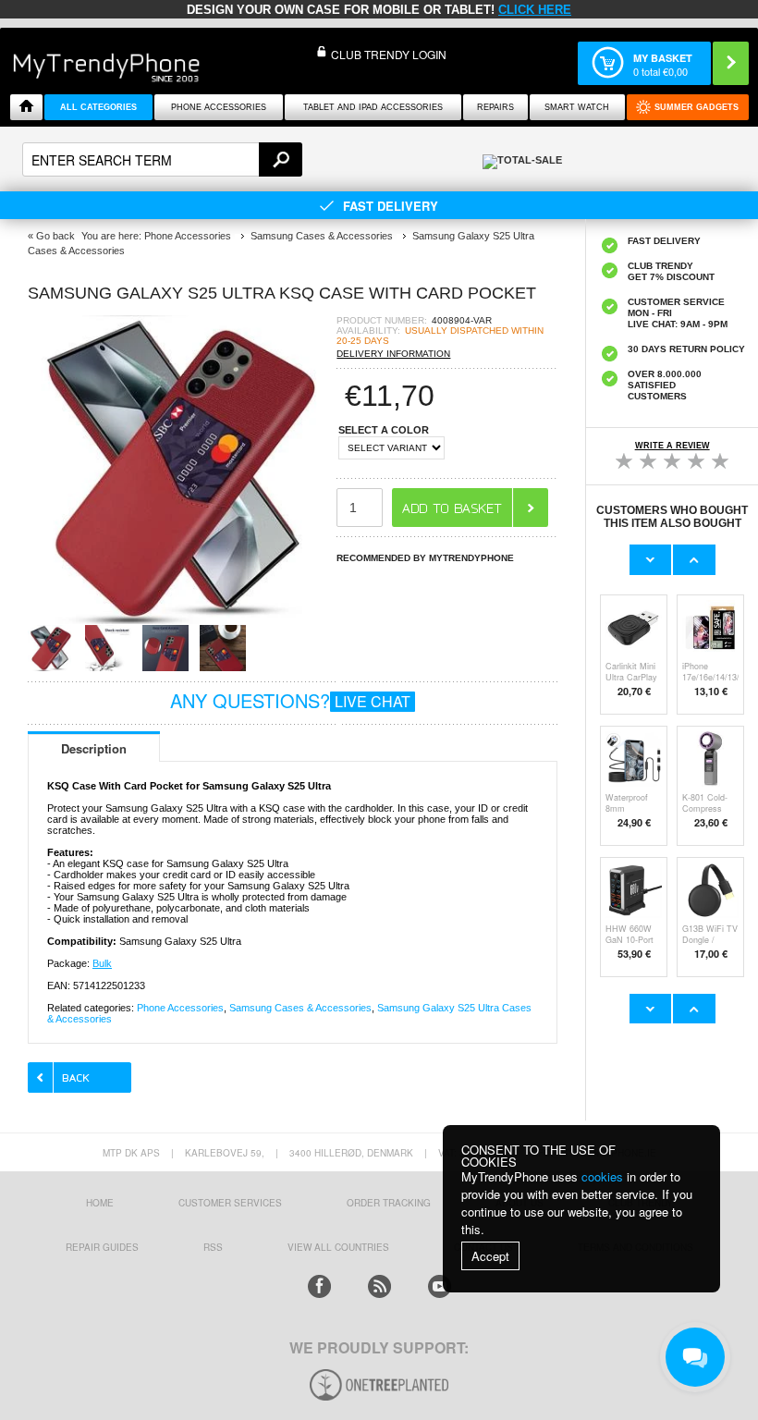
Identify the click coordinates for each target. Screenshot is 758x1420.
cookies (602, 1176)
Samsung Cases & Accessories (300, 1007)
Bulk (102, 963)
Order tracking (389, 1202)
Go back (55, 235)
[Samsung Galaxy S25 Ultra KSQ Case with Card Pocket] (182, 619)
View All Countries (338, 1247)
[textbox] (162, 159)
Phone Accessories (218, 107)
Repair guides (102, 1247)
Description (94, 748)
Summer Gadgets (696, 107)
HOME (100, 1202)
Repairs (495, 107)
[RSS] (379, 1286)
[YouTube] (439, 1286)
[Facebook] (319, 1286)
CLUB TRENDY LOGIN (388, 54)
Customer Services (230, 1202)
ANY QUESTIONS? (290, 700)
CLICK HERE (534, 10)
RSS (213, 1247)
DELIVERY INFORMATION (393, 354)
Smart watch (576, 107)
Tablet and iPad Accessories (373, 107)
